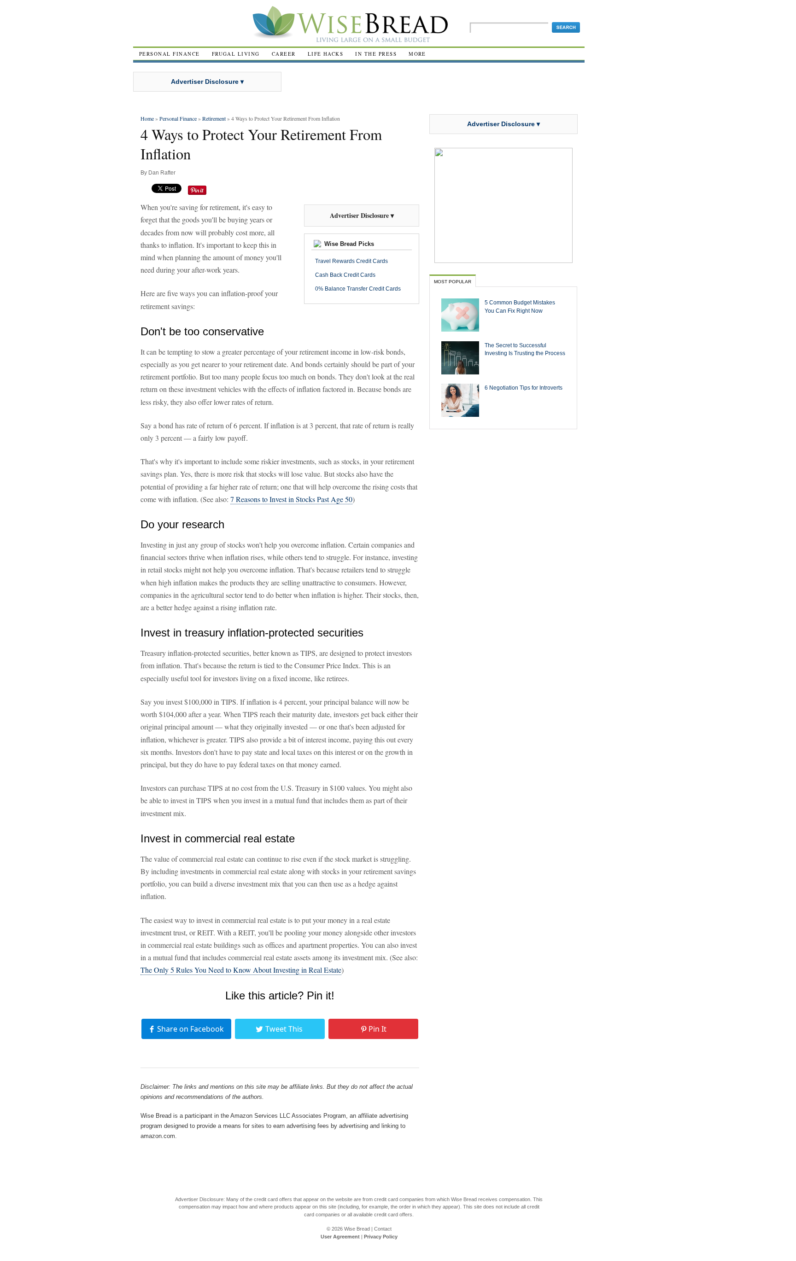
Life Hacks (326, 53)
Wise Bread (357, 1229)
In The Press (376, 53)
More (417, 53)
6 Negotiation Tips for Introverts (523, 388)
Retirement (214, 118)
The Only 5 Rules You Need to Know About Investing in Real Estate (240, 970)
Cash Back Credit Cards (345, 275)
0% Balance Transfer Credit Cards (358, 289)
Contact (383, 1229)
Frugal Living (236, 53)
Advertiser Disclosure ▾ (207, 81)
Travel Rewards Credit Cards (351, 261)
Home (147, 118)
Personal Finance (169, 53)
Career (284, 53)
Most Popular (452, 281)
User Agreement (340, 1236)
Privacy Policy (381, 1236)
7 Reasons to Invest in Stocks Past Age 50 (291, 499)
